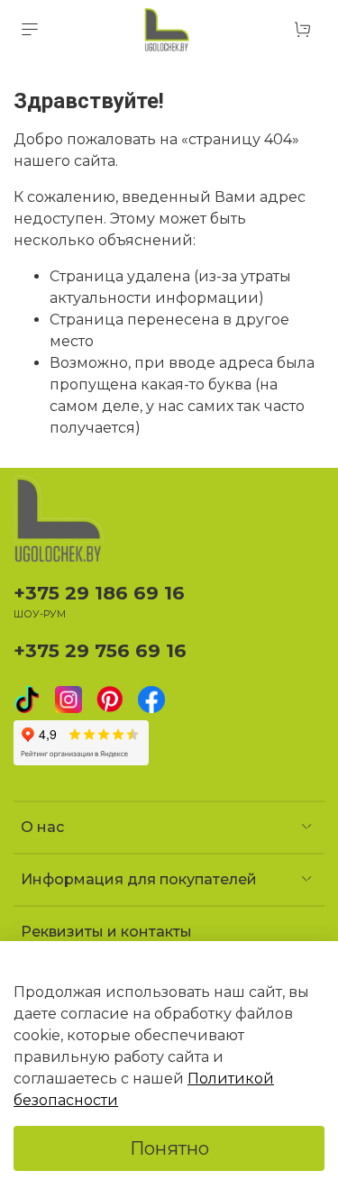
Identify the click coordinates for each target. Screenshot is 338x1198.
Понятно (169, 1148)
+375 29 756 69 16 (100, 650)
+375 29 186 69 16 (99, 592)
